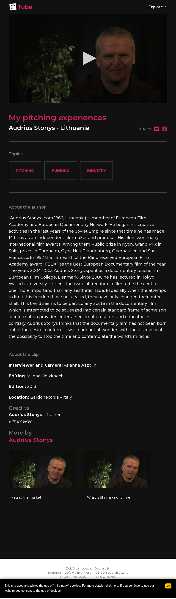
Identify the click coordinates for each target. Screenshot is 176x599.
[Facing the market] (42, 484)
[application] (88, 58)
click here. (112, 585)
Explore (156, 7)
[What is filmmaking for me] (117, 484)
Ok (168, 586)
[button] (88, 58)
